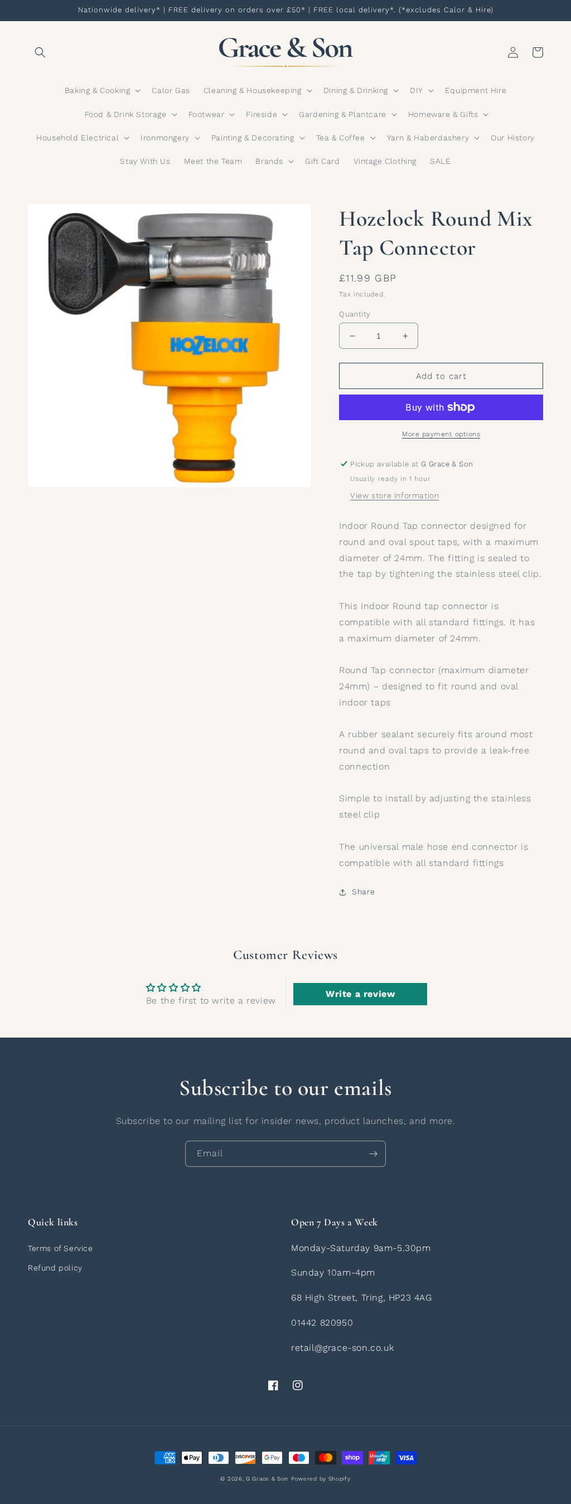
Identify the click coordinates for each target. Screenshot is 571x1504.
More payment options (441, 434)
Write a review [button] (360, 994)
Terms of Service (60, 1248)
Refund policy (55, 1267)
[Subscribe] (373, 1154)
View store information (394, 495)
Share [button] (363, 891)
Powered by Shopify (321, 1479)
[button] (40, 52)
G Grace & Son (267, 1479)
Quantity (354, 314)
